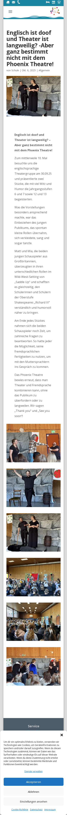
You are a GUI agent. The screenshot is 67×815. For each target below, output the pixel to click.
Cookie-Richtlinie (19, 809)
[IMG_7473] (33, 641)
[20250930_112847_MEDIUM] (33, 462)
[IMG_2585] (33, 552)
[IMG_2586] (33, 507)
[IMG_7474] (33, 596)
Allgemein (44, 70)
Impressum (50, 809)
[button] (61, 735)
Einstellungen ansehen (33, 801)
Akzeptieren (33, 782)
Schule (15, 70)
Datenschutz (36, 809)
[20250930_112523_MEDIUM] (33, 686)
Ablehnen (33, 791)
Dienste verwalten (33, 771)
